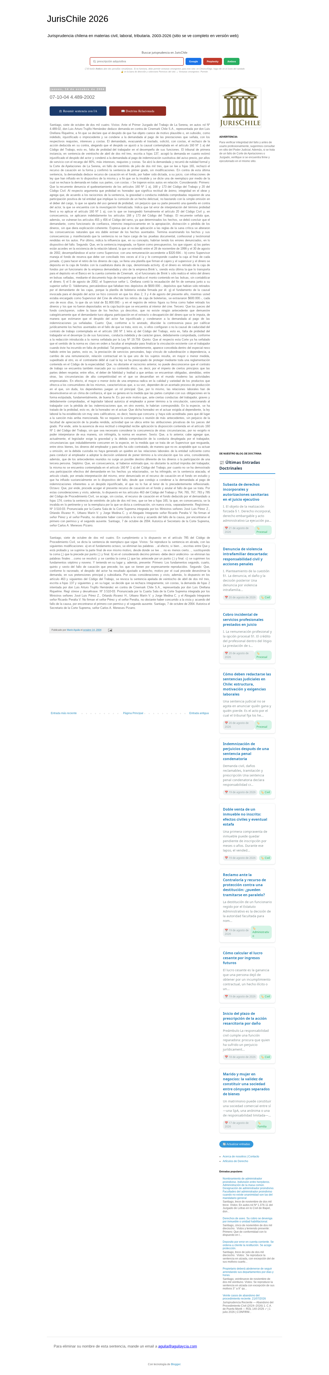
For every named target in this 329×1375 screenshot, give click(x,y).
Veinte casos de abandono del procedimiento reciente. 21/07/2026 (244, 1297)
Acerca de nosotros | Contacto (241, 1156)
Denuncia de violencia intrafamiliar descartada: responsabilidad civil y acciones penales (245, 556)
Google (193, 61)
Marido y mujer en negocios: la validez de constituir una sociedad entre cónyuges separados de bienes (246, 1084)
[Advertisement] (130, 674)
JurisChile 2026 (77, 19)
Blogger (175, 1364)
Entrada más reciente (64, 713)
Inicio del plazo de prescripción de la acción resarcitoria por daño (245, 1018)
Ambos (231, 61)
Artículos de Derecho (235, 1161)
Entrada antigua (199, 713)
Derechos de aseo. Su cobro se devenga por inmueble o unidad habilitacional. (247, 1220)
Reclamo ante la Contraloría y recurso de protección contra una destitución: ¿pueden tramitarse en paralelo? (244, 884)
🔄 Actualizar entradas (236, 1144)
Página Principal (133, 713)
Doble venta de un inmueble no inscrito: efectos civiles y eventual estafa (245, 817)
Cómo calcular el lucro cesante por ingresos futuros (243, 957)
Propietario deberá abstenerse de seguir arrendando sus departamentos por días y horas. (248, 1272)
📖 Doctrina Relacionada (137, 111)
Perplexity (212, 61)
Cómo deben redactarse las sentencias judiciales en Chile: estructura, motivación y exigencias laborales (247, 684)
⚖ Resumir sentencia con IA (78, 111)
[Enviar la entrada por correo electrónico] (110, 630)
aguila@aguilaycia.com (177, 1346)
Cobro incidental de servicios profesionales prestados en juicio (243, 619)
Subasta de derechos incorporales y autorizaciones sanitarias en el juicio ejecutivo (246, 492)
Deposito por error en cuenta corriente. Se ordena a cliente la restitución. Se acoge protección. (248, 1245)
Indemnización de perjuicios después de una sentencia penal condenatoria (246, 751)
